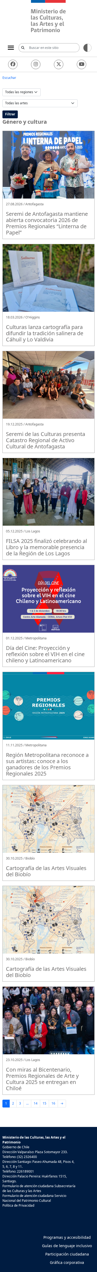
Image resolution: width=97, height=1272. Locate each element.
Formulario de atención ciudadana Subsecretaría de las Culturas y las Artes (38, 1188)
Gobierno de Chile (15, 1147)
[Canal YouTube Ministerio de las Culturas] (81, 64)
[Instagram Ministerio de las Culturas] (35, 64)
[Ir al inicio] (48, 17)
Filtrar (10, 114)
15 (44, 1103)
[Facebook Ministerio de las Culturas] (13, 64)
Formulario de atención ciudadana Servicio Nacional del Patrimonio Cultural (34, 1198)
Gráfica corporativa (67, 1262)
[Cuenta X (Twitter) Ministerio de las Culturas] (58, 64)
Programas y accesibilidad (67, 1237)
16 (53, 1103)
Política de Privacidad (18, 1205)
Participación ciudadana (67, 1254)
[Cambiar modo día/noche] (87, 47)
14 (35, 1103)
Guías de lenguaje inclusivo (67, 1245)
